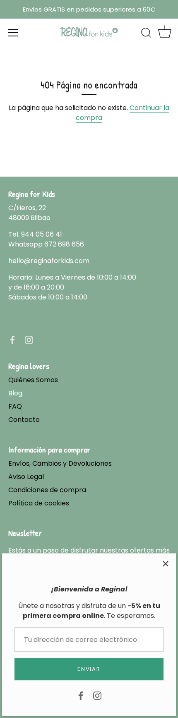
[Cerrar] (165, 564)
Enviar (88, 669)
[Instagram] (97, 695)
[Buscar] (146, 34)
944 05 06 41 (41, 234)
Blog (15, 393)
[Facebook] (81, 695)
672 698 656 (64, 244)
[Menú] (13, 33)
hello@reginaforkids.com (48, 261)
